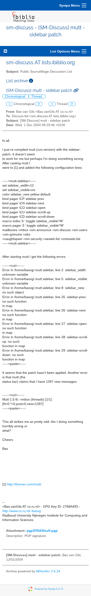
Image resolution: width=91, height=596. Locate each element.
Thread (37, 96)
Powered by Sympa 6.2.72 (49, 589)
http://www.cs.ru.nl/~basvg (21, 511)
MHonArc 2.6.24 (48, 571)
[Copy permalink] (75, 90)
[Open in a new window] (31, 80)
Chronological (15, 96)
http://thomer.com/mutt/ (24, 484)
